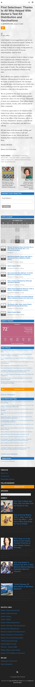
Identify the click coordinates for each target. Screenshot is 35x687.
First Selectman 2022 (8, 162)
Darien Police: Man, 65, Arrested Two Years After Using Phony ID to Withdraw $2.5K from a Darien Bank (16, 354)
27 (3, 241)
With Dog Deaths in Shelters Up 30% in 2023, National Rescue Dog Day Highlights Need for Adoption (24, 566)
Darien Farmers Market (14, 266)
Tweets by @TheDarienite (8, 394)
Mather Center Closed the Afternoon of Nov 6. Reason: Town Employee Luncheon (21, 289)
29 (3, 226)
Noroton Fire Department (10, 628)
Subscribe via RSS (19, 389)
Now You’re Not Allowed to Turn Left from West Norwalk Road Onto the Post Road (17, 409)
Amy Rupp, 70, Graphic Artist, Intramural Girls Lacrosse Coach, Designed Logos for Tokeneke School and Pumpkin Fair (15, 371)
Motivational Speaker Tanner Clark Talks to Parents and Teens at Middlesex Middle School (20, 258)
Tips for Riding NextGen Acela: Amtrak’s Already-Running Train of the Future (17, 358)
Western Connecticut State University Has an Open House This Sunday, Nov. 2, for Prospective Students (21, 248)
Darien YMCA (6, 619)
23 (17, 237)
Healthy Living (14, 158)
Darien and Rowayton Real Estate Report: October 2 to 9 (14, 445)
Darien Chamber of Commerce (12, 634)
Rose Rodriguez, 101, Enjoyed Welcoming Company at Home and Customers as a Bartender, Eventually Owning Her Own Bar (16, 439)
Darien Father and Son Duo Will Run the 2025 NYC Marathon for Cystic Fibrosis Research (17, 362)
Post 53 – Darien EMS (9, 647)
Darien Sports (6, 458)
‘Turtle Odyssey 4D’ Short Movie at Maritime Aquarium (23, 586)
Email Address (7, 198)
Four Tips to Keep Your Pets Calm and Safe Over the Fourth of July (24, 503)
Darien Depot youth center (10, 650)
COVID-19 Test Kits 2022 (22, 160)
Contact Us (5, 476)
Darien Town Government (10, 610)
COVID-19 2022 (25, 158)
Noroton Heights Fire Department (13, 631)
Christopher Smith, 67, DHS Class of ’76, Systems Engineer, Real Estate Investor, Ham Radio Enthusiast (17, 421)
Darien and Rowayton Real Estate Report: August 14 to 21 (14, 365)
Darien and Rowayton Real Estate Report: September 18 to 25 (15, 434)
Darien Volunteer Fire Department (13, 625)
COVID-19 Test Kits (7, 160)
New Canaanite (6, 664)
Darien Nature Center (8, 644)
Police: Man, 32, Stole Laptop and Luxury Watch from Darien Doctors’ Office (17, 351)
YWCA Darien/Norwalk (9, 641)
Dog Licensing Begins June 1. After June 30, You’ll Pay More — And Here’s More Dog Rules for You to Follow (23, 519)
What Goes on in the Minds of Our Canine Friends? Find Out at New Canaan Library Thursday (22, 543)
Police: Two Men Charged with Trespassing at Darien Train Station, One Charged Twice (17, 374)
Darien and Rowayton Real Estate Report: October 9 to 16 (14, 436)
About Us (4, 473)
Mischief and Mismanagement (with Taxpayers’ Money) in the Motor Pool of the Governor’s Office (17, 382)
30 (8, 226)
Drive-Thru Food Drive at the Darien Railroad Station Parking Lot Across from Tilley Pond (20, 297)
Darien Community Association (12, 638)
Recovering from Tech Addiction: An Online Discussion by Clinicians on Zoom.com (20, 273)
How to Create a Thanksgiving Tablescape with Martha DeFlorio (20, 281)
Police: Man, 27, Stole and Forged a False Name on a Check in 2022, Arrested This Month (16, 378)
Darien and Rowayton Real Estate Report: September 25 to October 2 (17, 368)
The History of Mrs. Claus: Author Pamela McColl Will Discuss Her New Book (20, 305)
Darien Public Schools (9, 613)
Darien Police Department (10, 622)
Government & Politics (19, 155)
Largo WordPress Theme (15, 681)
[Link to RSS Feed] (17, 671)
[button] (29, 2)
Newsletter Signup (7, 479)
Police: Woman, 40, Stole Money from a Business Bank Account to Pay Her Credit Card (17, 402)
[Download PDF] (2, 33)
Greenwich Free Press (9, 661)
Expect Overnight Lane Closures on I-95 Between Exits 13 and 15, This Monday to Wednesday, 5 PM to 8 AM (17, 406)
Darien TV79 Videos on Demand (13, 653)
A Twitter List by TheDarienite (9, 454)
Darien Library (6, 616)
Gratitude (4, 158)
